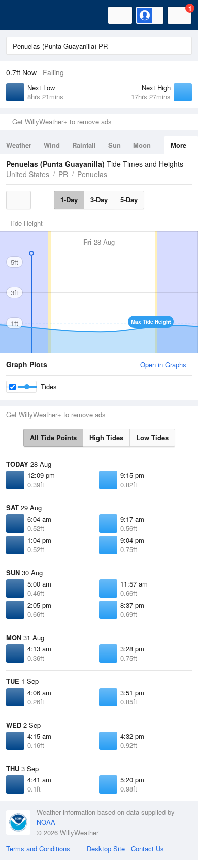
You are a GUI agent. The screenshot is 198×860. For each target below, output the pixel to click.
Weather (18, 145)
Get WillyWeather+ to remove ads (62, 121)
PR (63, 174)
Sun (114, 145)
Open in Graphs (163, 364)
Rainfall (84, 145)
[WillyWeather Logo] (23, 15)
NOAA (46, 822)
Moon (142, 145)
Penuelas (92, 174)
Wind (52, 145)
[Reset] (165, 46)
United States (27, 174)
